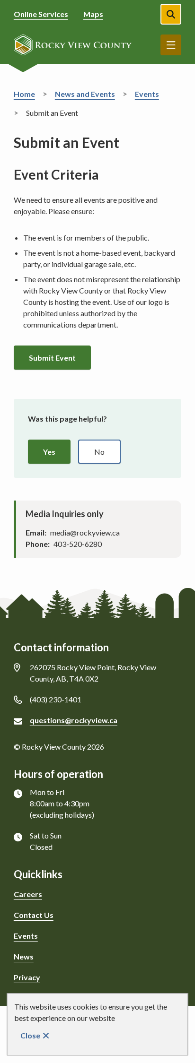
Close (30, 1035)
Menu (170, 45)
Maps (93, 13)
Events (147, 93)
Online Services (41, 13)
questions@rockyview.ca (73, 720)
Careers (28, 894)
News (24, 956)
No (99, 451)
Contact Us (33, 914)
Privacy (27, 977)
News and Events (85, 93)
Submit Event (52, 357)
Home (24, 93)
